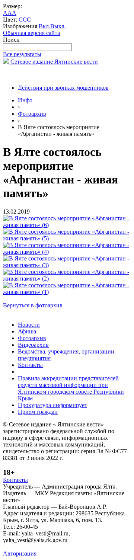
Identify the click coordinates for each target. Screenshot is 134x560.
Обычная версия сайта (31, 33)
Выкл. (58, 26)
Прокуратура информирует (52, 405)
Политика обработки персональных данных (59, 547)
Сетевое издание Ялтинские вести (53, 61)
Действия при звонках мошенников (63, 87)
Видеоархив (33, 345)
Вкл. (44, 26)
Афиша (27, 331)
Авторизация (19, 553)
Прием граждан (38, 412)
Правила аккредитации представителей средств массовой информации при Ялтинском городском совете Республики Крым (71, 388)
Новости (29, 324)
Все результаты (22, 54)
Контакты (30, 365)
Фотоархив (32, 114)
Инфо (25, 100)
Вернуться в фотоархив (33, 305)
